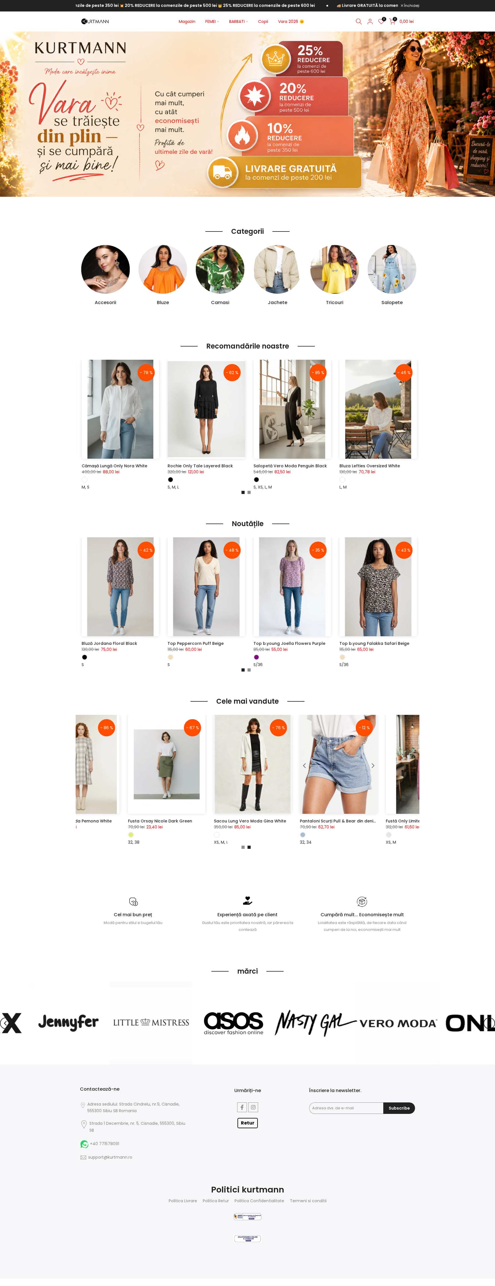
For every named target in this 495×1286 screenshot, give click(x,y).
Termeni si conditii (308, 1201)
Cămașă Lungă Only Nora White (315, 466)
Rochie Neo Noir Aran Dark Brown (231, 643)
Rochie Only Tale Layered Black (401, 466)
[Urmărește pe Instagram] (253, 1107)
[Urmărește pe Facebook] (242, 1107)
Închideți (411, 5)
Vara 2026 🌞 (291, 21)
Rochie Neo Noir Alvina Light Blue (144, 643)
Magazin (187, 21)
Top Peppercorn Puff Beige (397, 643)
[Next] (489, 1023)
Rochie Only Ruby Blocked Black (144, 466)
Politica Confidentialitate (259, 1201)
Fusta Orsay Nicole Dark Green (228, 821)
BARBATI (237, 21)
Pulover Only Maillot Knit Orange (230, 466)
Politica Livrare (183, 1201)
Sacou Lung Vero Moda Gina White (318, 821)
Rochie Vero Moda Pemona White (145, 821)
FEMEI (210, 21)
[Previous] (5, 1023)
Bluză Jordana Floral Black (310, 643)
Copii (263, 21)
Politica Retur (216, 1201)
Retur (247, 1123)
